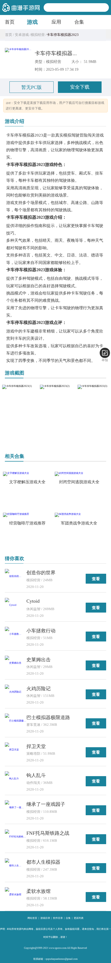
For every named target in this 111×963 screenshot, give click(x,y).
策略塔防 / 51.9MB (40, 753)
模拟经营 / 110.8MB (41, 812)
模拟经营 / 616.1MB (41, 841)
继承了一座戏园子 (45, 804)
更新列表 (79, 918)
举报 (105, 360)
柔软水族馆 (38, 891)
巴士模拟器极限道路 (48, 717)
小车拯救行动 (41, 630)
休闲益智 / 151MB (40, 696)
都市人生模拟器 (43, 862)
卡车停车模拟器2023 (59, 53)
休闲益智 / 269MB (40, 609)
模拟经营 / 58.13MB (41, 898)
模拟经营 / (39, 35)
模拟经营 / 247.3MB (41, 869)
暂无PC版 (31, 87)
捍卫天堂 (36, 746)
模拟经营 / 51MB (39, 638)
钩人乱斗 (36, 775)
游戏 (32, 22)
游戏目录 (45, 918)
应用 (56, 22)
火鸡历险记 (38, 688)
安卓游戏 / (22, 35)
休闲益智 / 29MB (39, 667)
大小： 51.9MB (83, 61)
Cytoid (33, 601)
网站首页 (32, 918)
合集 (79, 22)
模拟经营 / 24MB (39, 580)
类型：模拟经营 (48, 61)
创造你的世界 (41, 572)
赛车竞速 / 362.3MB (41, 725)
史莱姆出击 (38, 659)
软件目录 (58, 918)
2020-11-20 (35, 587)
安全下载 (79, 87)
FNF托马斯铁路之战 (47, 833)
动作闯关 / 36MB (39, 783)
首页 (10, 22)
